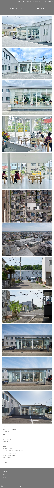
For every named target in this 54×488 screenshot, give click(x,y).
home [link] (19, 1)
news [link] (23, 1)
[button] (52, 1)
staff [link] (36, 1)
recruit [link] (44, 1)
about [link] (40, 1)
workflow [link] (32, 1)
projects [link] (27, 1)
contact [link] (49, 1)
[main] (27, 9)
